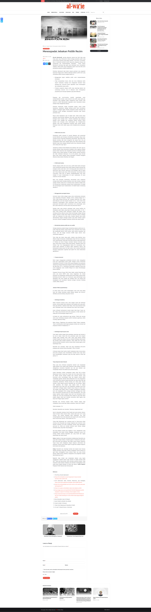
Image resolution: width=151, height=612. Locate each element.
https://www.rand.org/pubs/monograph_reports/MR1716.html (68, 482)
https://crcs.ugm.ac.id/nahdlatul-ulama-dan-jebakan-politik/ (68, 488)
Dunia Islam (68, 12)
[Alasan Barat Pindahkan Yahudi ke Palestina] (93, 40)
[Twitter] (47, 64)
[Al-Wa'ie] (75, 6)
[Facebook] (44, 64)
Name (44, 560)
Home (48, 12)
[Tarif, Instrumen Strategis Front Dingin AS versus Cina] (93, 46)
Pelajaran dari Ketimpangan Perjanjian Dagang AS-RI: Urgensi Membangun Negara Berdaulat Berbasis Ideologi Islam (69, 1)
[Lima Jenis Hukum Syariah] (93, 22)
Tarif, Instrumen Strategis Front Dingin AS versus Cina (102, 45)
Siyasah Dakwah (49, 46)
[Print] (49, 64)
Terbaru (77, 12)
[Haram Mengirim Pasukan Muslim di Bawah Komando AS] (50, 592)
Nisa (73, 12)
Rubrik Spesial (54, 12)
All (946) (99, 50)
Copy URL (75, 513)
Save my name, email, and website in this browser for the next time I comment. (58, 569)
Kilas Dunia (61, 12)
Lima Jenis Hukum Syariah (102, 21)
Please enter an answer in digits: (49, 571)
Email (44, 565)
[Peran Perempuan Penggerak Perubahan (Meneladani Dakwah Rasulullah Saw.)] (93, 28)
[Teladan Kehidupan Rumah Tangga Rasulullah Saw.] (93, 35)
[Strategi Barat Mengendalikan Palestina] (67, 592)
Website (66, 565)
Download (83, 12)
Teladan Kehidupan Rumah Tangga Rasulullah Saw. (102, 34)
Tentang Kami (106, 1)
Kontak (101, 1)
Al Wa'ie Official (60, 609)
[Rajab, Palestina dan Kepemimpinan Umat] (100, 592)
